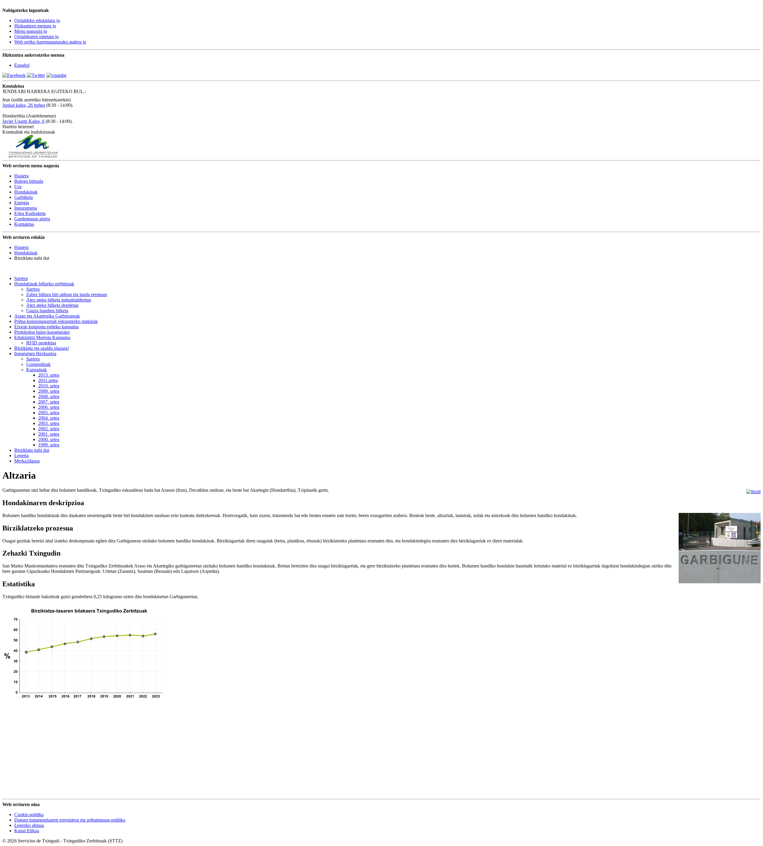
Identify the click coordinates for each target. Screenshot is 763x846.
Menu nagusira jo (30, 31)
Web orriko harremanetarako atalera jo (50, 41)
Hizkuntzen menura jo (35, 25)
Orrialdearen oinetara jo (36, 36)
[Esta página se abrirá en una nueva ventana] (14, 75)
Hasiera (21, 247)
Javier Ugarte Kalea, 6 (23, 121)
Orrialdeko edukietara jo (37, 20)
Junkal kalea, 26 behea (23, 105)
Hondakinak (26, 252)
